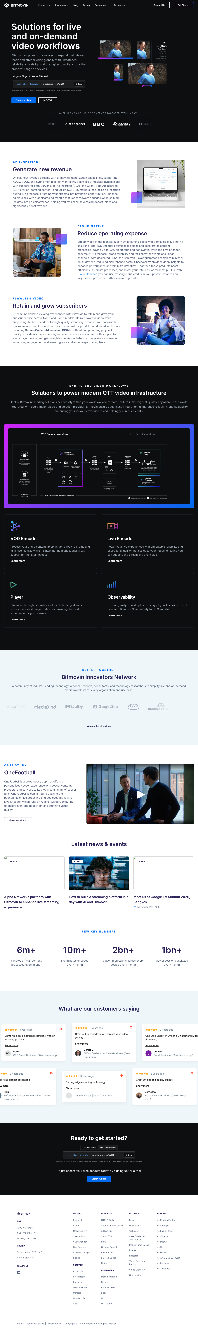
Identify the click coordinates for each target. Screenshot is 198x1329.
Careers (77, 1292)
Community (135, 1275)
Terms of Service (35, 1323)
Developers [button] (100, 5)
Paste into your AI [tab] (89, 1147)
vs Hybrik (162, 1252)
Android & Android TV (112, 1225)
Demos (104, 1282)
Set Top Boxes (108, 1257)
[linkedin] (18, 1272)
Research (133, 1255)
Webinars (133, 1231)
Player (76, 1225)
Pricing (86, 5)
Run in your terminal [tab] (108, 1147)
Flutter (104, 1263)
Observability (80, 1231)
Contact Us (79, 1298)
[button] (140, 795)
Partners (118, 5)
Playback (77, 1220)
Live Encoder (79, 1247)
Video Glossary (137, 1269)
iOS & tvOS (106, 1231)
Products (43, 5)
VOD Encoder (80, 1241)
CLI (103, 1298)
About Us (78, 1271)
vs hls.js (161, 1247)
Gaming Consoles (110, 1247)
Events (132, 1250)
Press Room (79, 1276)
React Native (107, 1252)
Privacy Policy (54, 1323)
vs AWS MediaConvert (168, 1257)
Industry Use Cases (139, 1245)
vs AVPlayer (163, 1225)
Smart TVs (106, 1236)
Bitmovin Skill (108, 1287)
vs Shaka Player (165, 1231)
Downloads (135, 1225)
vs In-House (163, 1263)
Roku (103, 1241)
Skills (103, 1292)
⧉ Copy (79, 84)
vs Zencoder (163, 1268)
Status (20, 1323)
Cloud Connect (87, 274)
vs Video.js (162, 1236)
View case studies (18, 820)
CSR (75, 1303)
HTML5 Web (107, 1220)
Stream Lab (79, 1236)
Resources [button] (60, 5)
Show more (51, 1043)
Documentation (109, 1276)
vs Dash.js (162, 1241)
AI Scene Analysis (82, 1252)
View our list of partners (99, 726)
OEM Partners (80, 1287)
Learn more (18, 561)
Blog (75, 5)
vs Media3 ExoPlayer (168, 1220)
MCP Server (107, 1303)
